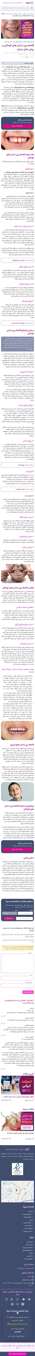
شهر (15, 910)
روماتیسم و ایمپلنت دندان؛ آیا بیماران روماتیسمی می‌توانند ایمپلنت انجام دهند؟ (17, 1134)
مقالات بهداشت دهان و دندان (13, 14)
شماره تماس (28, 983)
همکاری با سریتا (29, 1259)
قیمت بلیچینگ (27, 1231)
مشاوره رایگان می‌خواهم (18, 1354)
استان (31, 910)
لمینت (31, 1220)
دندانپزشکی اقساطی (27, 1250)
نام (31, 975)
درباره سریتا (30, 1242)
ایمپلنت (31, 475)
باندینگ (24, 386)
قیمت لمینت (27, 1226)
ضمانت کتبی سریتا (28, 1248)
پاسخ (2, 1016)
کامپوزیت (31, 380)
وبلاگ (31, 1253)
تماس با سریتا (29, 1245)
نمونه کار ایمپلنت (26, 1214)
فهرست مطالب (28, 63)
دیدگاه (30, 953)
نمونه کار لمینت (27, 1223)
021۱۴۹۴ (29, 1277)
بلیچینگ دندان (29, 1228)
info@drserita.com (26, 1280)
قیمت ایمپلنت (27, 1217)
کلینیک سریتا (30, 14)
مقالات (24, 14)
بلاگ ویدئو (30, 1256)
